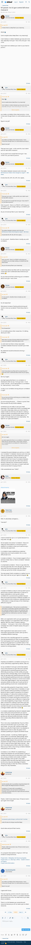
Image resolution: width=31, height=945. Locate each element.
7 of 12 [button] (15, 912)
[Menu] (2, 2)
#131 (29, 431)
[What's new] (26, 1)
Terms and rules (11, 942)
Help (25, 942)
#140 (29, 876)
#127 (29, 254)
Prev (10, 912)
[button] (2, 918)
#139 (29, 841)
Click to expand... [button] (16, 110)
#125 (29, 190)
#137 (29, 778)
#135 (29, 588)
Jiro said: (4, 25)
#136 (29, 659)
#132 (29, 482)
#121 (29, 22)
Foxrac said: (4, 96)
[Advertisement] (15, 65)
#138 (29, 813)
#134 (29, 535)
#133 (29, 516)
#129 (29, 322)
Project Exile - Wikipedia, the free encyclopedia (13, 858)
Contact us (3, 942)
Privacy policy (19, 942)
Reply (29, 83)
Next (20, 912)
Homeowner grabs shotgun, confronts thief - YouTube (14, 819)
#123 (29, 134)
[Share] (26, 22)
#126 (29, 224)
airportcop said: (5, 844)
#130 (29, 365)
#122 (29, 93)
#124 (29, 168)
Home (2, 943)
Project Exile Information (7, 863)
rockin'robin (5, 12)
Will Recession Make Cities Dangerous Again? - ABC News (15, 232)
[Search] (29, 1)
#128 (29, 291)
